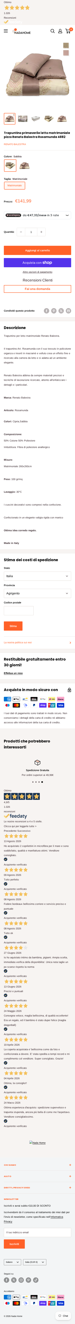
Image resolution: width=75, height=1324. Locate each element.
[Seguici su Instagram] (21, 1280)
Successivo (23, 830)
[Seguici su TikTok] (35, 1280)
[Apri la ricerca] (53, 31)
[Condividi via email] (68, 310)
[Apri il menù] (6, 30)
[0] (68, 31)
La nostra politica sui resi (18, 642)
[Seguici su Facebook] (6, 1280)
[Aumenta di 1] (41, 232)
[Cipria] (24, 165)
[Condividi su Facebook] (46, 310)
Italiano (9, 1262)
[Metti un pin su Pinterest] (54, 310)
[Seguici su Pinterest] (28, 1280)
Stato (7, 568)
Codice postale (12, 602)
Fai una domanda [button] (37, 288)
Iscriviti (14, 1244)
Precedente (10, 830)
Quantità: (9, 231)
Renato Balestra (15, 144)
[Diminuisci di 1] (21, 232)
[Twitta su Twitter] (61, 310)
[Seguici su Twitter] (14, 1280)
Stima (13, 626)
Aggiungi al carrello (37, 250)
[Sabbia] (10, 165)
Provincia (9, 585)
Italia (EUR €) (31, 1262)
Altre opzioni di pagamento (37, 272)
